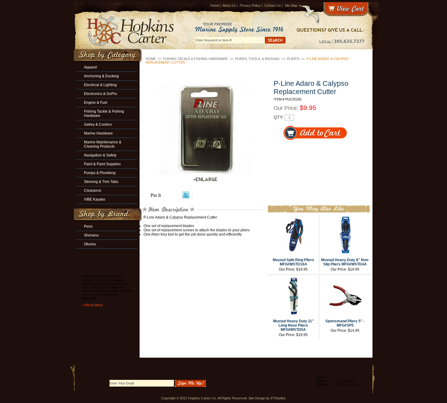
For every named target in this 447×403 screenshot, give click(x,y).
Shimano (91, 235)
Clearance (92, 190)
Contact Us (272, 5)
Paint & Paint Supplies (102, 164)
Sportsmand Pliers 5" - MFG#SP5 (345, 323)
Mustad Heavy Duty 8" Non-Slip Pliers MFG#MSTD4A (345, 262)
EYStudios (278, 398)
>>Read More (92, 305)
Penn (88, 226)
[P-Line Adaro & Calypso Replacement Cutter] (205, 129)
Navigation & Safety (100, 155)
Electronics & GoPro (100, 94)
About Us (229, 5)
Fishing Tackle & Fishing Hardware (195, 59)
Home (214, 5)
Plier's (293, 59)
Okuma (90, 244)
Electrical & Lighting (100, 85)
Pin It (156, 195)
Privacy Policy (250, 5)
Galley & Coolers (98, 124)
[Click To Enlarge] (205, 179)
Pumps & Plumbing (100, 173)
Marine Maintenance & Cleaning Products (102, 144)
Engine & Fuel (95, 102)
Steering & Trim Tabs (101, 182)
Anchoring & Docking (101, 76)
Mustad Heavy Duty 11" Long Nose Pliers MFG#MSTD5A (293, 325)
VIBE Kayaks (94, 199)
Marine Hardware (98, 133)
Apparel (90, 67)
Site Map (291, 5)
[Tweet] (185, 196)
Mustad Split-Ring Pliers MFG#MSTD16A (293, 262)
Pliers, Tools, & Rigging (257, 59)
